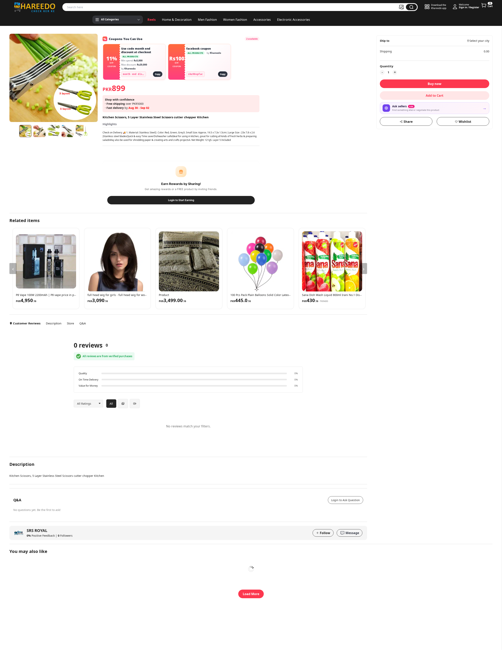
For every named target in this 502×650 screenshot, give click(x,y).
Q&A (82, 323)
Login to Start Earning (181, 200)
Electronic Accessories (293, 19)
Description (53, 323)
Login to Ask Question (345, 500)
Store (70, 323)
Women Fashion (235, 19)
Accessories (262, 19)
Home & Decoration (177, 19)
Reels (151, 19)
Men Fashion (207, 19)
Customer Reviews (26, 323)
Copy (157, 74)
